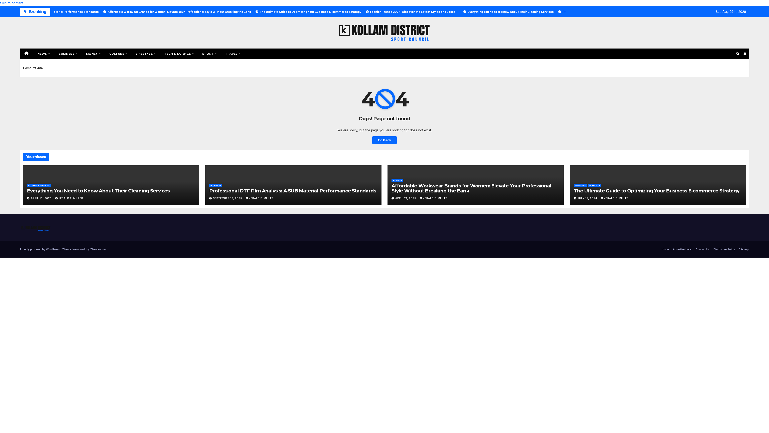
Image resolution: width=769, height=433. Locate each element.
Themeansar (98, 249)
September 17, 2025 (228, 198)
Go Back (384, 140)
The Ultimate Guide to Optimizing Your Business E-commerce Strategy (656, 191)
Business (66, 54)
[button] (737, 54)
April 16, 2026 (41, 198)
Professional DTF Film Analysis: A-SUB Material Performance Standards (292, 191)
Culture (117, 54)
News (42, 54)
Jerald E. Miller (71, 198)
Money (92, 54)
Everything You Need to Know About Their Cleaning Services (98, 191)
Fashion (397, 180)
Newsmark (79, 249)
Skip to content (11, 3)
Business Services (38, 185)
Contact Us (703, 249)
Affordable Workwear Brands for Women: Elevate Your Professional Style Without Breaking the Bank (471, 188)
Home (27, 68)
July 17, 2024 (588, 198)
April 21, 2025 (406, 198)
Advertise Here (682, 249)
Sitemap (744, 249)
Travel (232, 54)
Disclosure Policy (724, 249)
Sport (208, 54)
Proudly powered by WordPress (40, 249)
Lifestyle (145, 54)
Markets (594, 185)
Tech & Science (178, 54)
